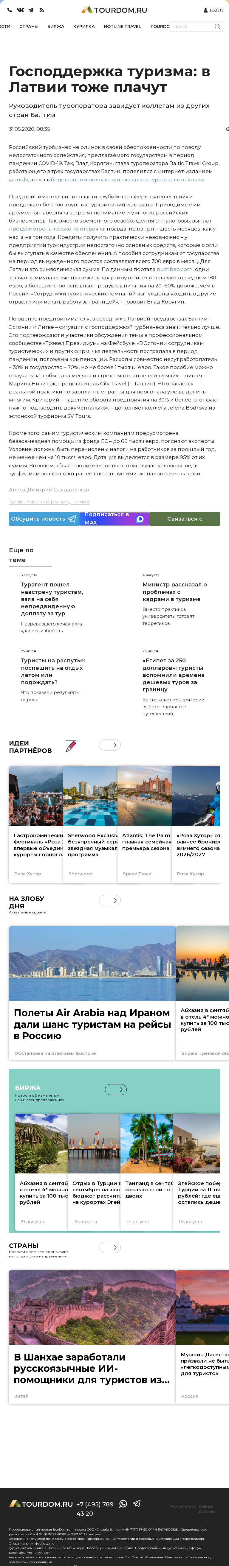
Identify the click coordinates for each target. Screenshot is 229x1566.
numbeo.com (175, 269)
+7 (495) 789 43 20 (95, 1509)
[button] (104, 745)
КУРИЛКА (84, 26)
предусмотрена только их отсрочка (56, 229)
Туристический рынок (38, 502)
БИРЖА (55, 26)
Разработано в (193, 1509)
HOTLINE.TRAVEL (122, 26)
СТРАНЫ (28, 26)
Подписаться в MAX (106, 519)
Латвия (80, 502)
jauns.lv (18, 180)
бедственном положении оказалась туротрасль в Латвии (128, 180)
